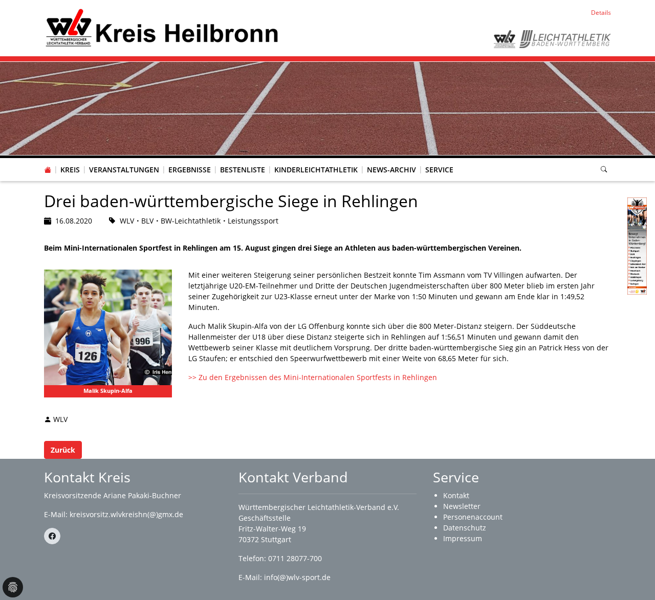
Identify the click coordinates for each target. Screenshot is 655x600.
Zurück (63, 450)
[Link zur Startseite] (162, 27)
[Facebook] (52, 536)
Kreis (70, 169)
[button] (70, 159)
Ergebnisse (189, 169)
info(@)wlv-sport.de (297, 577)
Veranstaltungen (124, 169)
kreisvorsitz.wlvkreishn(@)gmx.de (126, 514)
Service (439, 169)
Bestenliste (242, 169)
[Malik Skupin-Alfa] (108, 333)
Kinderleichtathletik (316, 169)
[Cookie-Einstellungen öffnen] (13, 587)
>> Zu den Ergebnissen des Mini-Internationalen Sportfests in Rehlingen (312, 377)
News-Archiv (391, 169)
